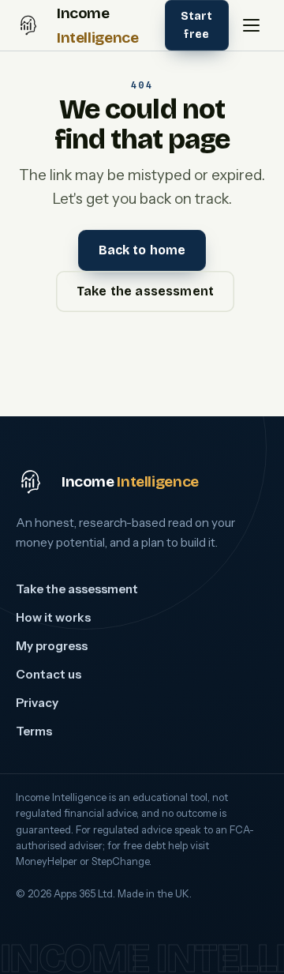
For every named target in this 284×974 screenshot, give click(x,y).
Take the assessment (145, 291)
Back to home (142, 250)
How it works (53, 617)
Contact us (48, 674)
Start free (197, 25)
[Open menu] (251, 25)
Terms (34, 731)
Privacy (37, 702)
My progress (52, 645)
